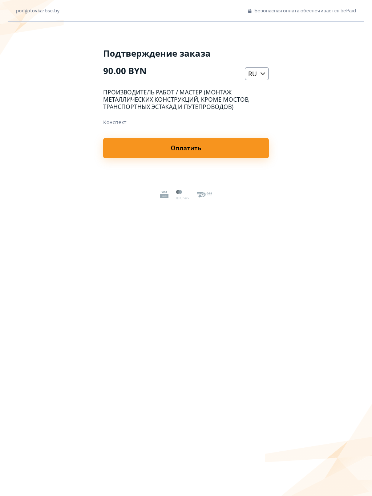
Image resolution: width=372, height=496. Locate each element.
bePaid (348, 10)
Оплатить (186, 148)
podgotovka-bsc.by (38, 11)
